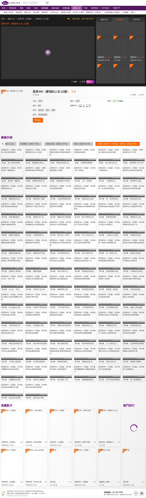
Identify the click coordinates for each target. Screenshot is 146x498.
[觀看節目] (47, 52)
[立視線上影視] (11, 3)
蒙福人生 (11, 19)
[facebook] (136, 493)
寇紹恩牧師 (42, 115)
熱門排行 (136, 20)
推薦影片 (120, 20)
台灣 (77, 101)
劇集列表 (104, 20)
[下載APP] (90, 81)
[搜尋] (47, 3)
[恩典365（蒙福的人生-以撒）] (15, 110)
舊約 (47, 110)
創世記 (41, 110)
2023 (40, 101)
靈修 (53, 110)
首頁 (3, 19)
